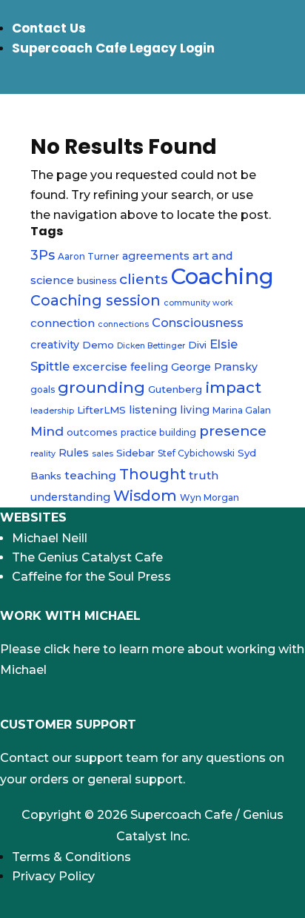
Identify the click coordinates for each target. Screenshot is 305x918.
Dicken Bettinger (151, 346)
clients (143, 279)
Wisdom (145, 495)
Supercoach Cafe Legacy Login (113, 48)
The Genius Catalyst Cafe (87, 557)
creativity (54, 344)
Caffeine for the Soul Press (91, 577)
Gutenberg (175, 389)
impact (233, 387)
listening (153, 409)
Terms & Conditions (71, 857)
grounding (101, 387)
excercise (100, 367)
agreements (156, 256)
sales (102, 454)
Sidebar (135, 453)
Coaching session (95, 300)
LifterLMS (101, 410)
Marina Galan (241, 410)
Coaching (222, 276)
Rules (73, 452)
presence (233, 430)
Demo (98, 345)
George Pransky (214, 367)
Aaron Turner (88, 256)
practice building (158, 432)
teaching (90, 475)
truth (203, 475)
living (195, 409)
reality (43, 454)
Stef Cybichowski (196, 453)
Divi (197, 345)
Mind (47, 431)
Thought (152, 474)
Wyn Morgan (209, 497)
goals (42, 389)
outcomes (92, 432)
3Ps (42, 255)
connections (123, 324)
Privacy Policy (53, 876)
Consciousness (198, 322)
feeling (149, 367)
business (96, 280)
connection (62, 323)
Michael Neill (49, 538)
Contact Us (49, 28)
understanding (70, 497)
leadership (52, 411)
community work (198, 303)
